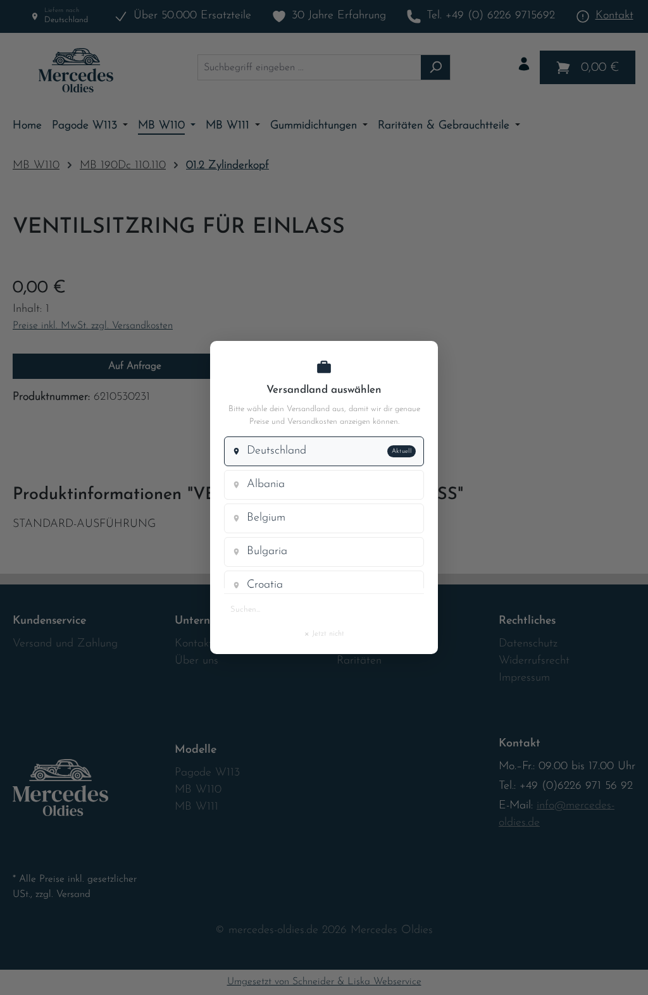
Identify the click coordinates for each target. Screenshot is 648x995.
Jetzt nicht (324, 633)
